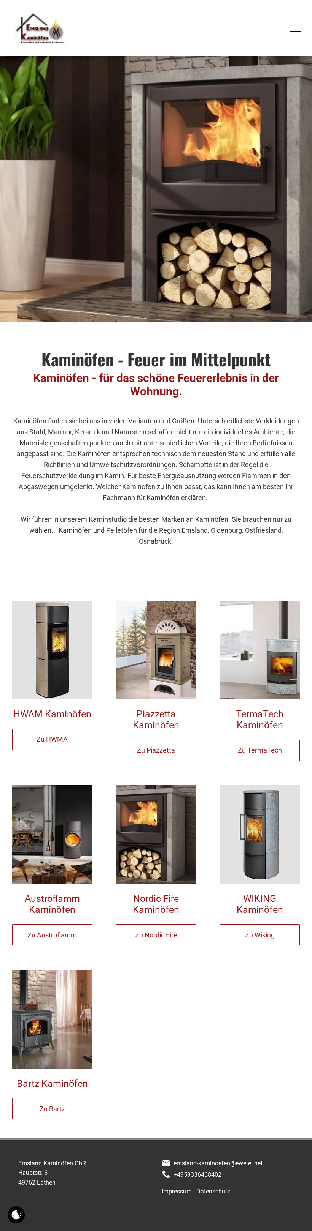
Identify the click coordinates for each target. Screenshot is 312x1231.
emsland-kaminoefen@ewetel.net (218, 1163)
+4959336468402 (197, 1174)
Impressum (177, 1191)
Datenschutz (213, 1191)
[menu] (295, 28)
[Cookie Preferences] (16, 1214)
